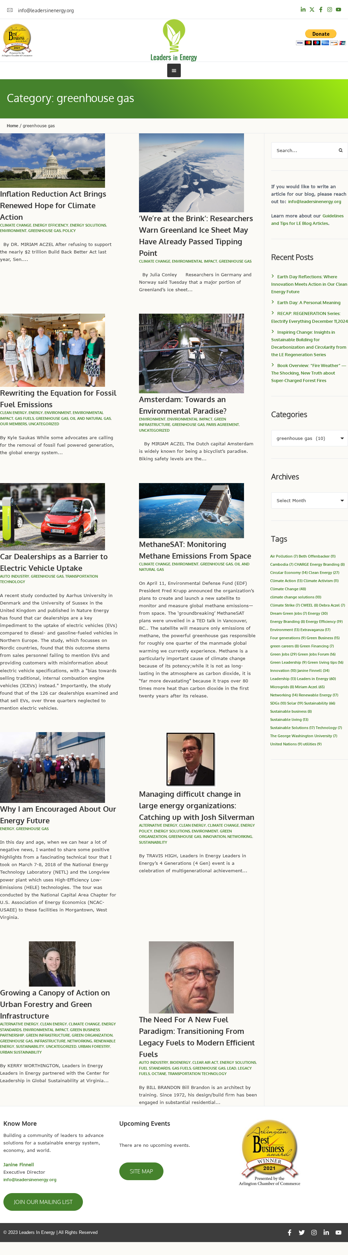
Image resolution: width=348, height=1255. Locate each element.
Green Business (323, 637)
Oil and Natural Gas (90, 418)
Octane (159, 1073)
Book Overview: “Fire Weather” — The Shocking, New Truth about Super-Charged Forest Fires (308, 373)
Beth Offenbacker (317, 556)
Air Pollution (284, 556)
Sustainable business (291, 711)
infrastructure (50, 1041)
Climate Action (286, 580)
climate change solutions (295, 597)
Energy (318, 613)
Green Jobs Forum (316, 654)
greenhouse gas (44, 230)
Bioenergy (180, 1062)
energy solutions (88, 225)
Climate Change (288, 589)
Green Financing (317, 646)
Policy (69, 230)
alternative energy (158, 825)
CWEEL (309, 605)
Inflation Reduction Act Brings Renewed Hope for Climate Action (53, 205)
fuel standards (154, 1068)
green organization (92, 1035)
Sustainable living (289, 719)
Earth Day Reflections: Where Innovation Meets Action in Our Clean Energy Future (309, 284)
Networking (239, 836)
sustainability (153, 842)
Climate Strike (285, 605)
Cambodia (281, 564)
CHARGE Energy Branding (319, 564)
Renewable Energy (318, 695)
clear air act (205, 1062)
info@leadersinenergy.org (314, 201)
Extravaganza (315, 629)
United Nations (286, 744)
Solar (295, 703)
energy (36, 412)
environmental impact (194, 261)
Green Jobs (283, 654)
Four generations (288, 637)
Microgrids (282, 686)
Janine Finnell (313, 670)
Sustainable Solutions (292, 727)
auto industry (14, 576)
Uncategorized (44, 424)
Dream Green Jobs (288, 613)
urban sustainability (21, 1052)
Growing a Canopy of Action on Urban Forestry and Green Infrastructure (55, 1004)
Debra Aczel (332, 605)
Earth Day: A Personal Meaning (309, 302)
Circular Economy (289, 572)
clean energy (13, 412)
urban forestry (94, 1046)
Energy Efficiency (50, 225)
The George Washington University (303, 735)
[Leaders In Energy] (174, 40)
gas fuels (24, 418)
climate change (15, 225)
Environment (13, 230)
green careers (284, 646)
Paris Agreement (222, 424)
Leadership (283, 678)
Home (12, 125)
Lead (231, 1068)
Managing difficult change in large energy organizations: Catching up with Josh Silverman (196, 805)
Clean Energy (324, 572)
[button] (43, 1202)
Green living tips (325, 662)
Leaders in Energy (316, 678)
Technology (329, 727)
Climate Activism (320, 580)
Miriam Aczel (310, 686)
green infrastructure (48, 1035)
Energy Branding (287, 621)
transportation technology (197, 1073)
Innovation (214, 836)
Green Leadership (288, 662)
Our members (13, 424)
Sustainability (319, 703)
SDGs (278, 703)
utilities (312, 744)
